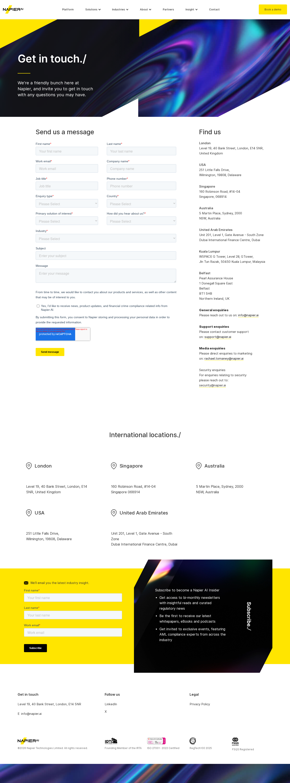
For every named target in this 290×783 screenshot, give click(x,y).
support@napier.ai (217, 337)
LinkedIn (111, 704)
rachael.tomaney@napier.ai (224, 358)
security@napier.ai (212, 385)
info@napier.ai (248, 315)
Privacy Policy (200, 704)
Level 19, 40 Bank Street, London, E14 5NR (49, 704)
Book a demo (273, 9)
